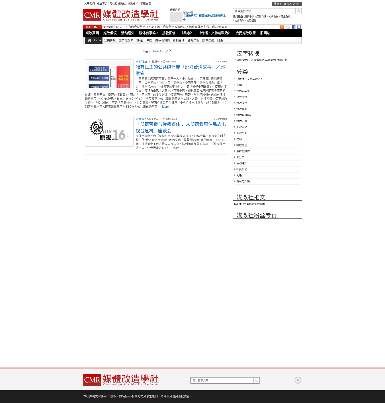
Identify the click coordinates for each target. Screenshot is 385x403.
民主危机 (286, 16)
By (137, 61)
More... (166, 106)
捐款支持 (133, 3)
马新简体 (270, 60)
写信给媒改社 (118, 3)
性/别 (139, 40)
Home (97, 40)
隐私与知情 (162, 40)
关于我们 (89, 3)
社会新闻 (239, 20)
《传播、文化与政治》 (214, 33)
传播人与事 (243, 91)
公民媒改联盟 (246, 33)
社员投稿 (241, 169)
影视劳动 (178, 40)
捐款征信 (251, 20)
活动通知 (128, 33)
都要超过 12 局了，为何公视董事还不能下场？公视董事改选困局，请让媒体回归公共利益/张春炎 (165, 27)
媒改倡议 (110, 33)
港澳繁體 (259, 60)
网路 (220, 40)
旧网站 (265, 33)
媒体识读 (208, 40)
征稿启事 (145, 3)
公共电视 (273, 16)
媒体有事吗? (148, 33)
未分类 (240, 157)
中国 (149, 40)
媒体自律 (261, 16)
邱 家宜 (143, 61)
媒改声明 (188, 12)
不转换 (238, 60)
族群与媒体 (126, 40)
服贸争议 (249, 16)
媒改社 (143, 118)
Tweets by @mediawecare (250, 204)
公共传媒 (110, 40)
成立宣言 (102, 3)
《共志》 (186, 33)
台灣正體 (281, 60)
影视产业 (193, 40)
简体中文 (247, 60)
